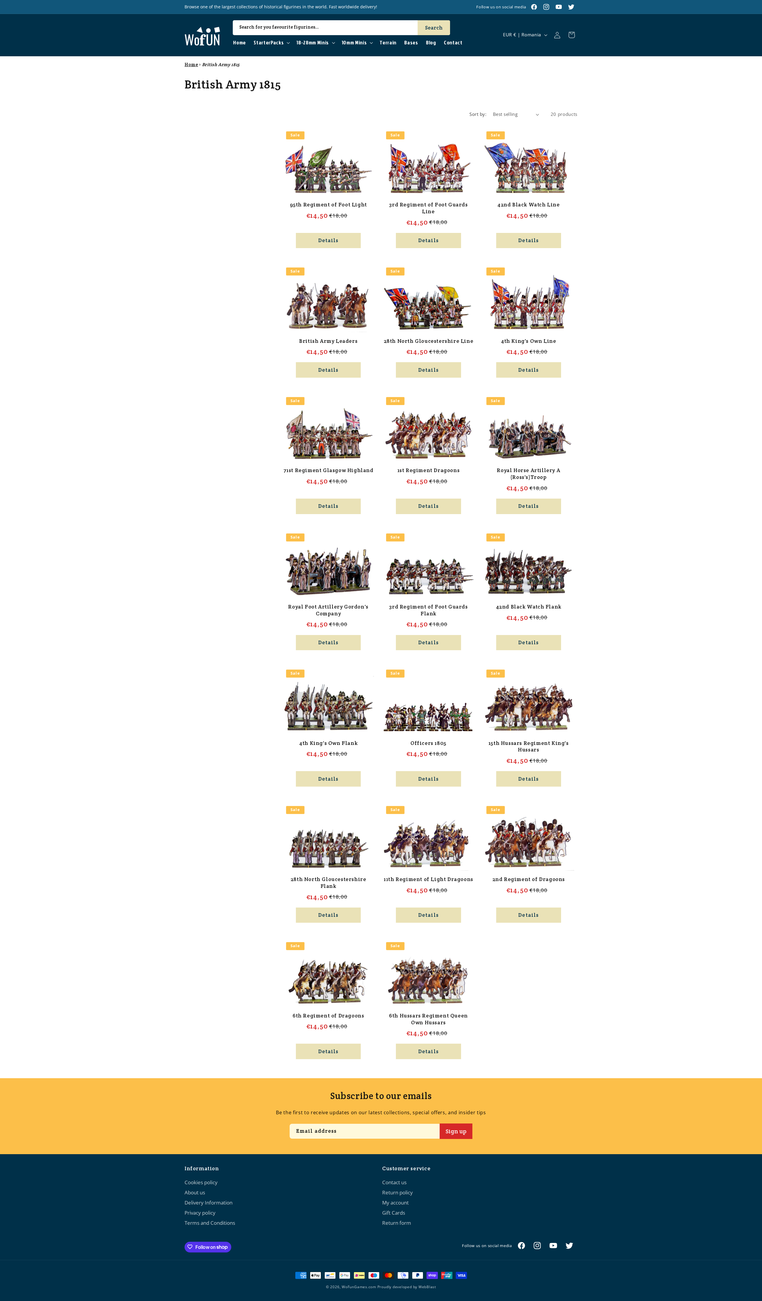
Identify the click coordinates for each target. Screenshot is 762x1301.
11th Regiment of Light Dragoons (428, 879)
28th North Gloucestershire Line (429, 341)
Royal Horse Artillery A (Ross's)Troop (528, 473)
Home (191, 64)
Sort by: (477, 114)
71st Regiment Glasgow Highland (328, 470)
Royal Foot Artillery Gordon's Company (328, 610)
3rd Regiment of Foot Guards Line (428, 208)
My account (395, 1202)
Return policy (397, 1192)
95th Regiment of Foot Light (328, 204)
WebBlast (427, 1286)
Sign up (456, 1131)
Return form (396, 1223)
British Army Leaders (328, 341)
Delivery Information (208, 1202)
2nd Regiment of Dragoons (528, 879)
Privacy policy (200, 1213)
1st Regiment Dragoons (428, 470)
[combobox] (341, 27)
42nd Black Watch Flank (528, 606)
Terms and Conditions (210, 1223)
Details (328, 240)
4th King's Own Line (528, 341)
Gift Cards (393, 1213)
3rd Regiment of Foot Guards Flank (428, 610)
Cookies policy (201, 1182)
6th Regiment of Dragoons (328, 1015)
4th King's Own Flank (328, 743)
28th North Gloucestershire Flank (328, 882)
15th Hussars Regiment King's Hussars (528, 746)
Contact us (394, 1182)
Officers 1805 (428, 743)
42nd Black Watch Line (528, 204)
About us (195, 1192)
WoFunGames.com (359, 1286)
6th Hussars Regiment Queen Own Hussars (428, 1019)
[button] (271, 42)
